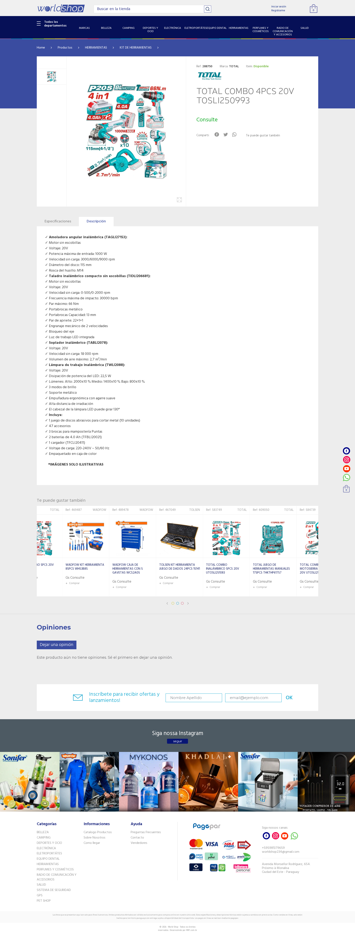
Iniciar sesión (278, 7)
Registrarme (278, 10)
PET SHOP (44, 901)
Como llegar (92, 843)
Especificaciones (58, 221)
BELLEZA (43, 832)
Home (41, 47)
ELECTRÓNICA (46, 848)
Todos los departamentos (55, 24)
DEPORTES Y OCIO (49, 843)
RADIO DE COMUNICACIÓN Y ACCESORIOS (56, 877)
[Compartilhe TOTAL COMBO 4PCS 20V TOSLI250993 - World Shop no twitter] (225, 134)
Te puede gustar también (263, 136)
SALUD (41, 884)
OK (289, 698)
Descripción (96, 221)
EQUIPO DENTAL (48, 859)
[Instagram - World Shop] (346, 459)
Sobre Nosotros (94, 837)
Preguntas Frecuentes (146, 832)
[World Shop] (61, 8)
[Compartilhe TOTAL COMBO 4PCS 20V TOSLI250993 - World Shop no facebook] (216, 134)
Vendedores (139, 843)
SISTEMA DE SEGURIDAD (54, 890)
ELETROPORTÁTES (49, 853)
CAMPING (44, 837)
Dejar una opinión (56, 644)
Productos (65, 47)
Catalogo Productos (98, 832)
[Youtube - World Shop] (346, 468)
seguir (177, 741)
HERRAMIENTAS (96, 47)
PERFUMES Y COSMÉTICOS (55, 869)
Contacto (137, 837)
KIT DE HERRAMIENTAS (136, 47)
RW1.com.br (191, 930)
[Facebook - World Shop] (346, 451)
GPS (40, 895)
